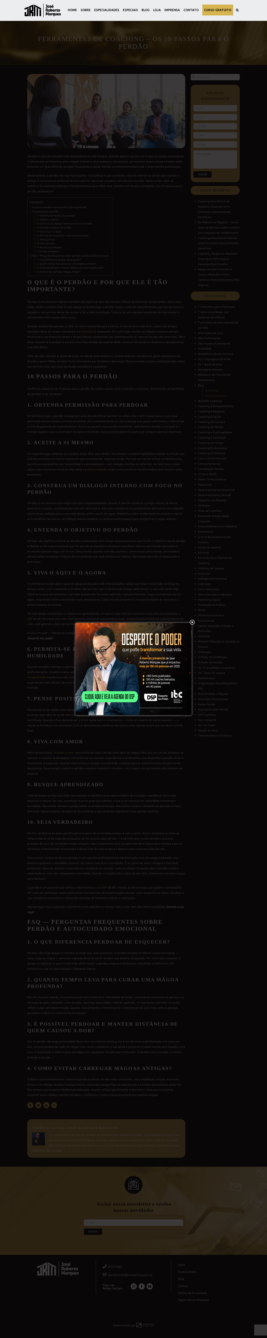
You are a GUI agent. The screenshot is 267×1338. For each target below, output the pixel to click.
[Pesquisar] (237, 10)
